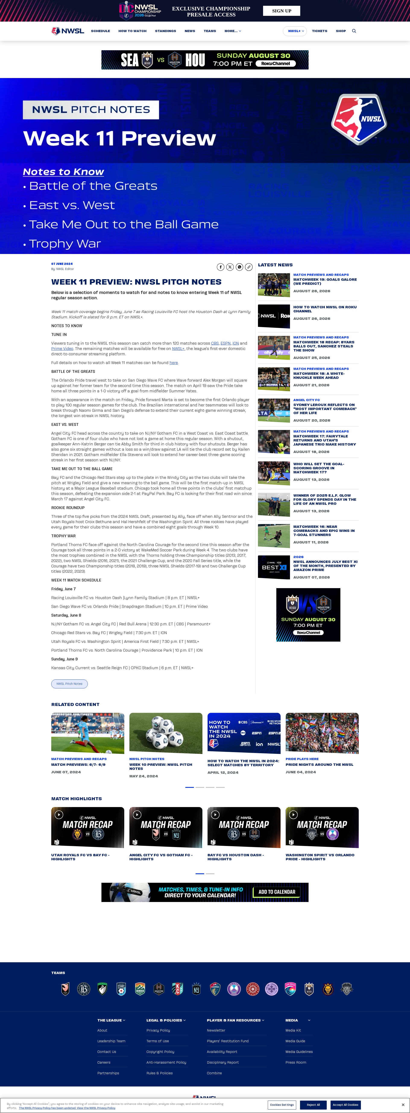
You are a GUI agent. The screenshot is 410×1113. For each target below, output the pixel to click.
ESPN (226, 343)
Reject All (313, 1105)
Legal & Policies (164, 1020)
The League (109, 1020)
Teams (210, 31)
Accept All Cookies (345, 1105)
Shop (341, 31)
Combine (214, 1073)
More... (231, 31)
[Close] (403, 1104)
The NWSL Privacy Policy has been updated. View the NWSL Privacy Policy (67, 1108)
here (174, 363)
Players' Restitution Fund (228, 1041)
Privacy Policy (158, 1030)
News (190, 31)
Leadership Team (111, 1041)
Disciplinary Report (223, 1062)
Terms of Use (157, 1041)
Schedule (100, 31)
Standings (165, 31)
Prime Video (62, 349)
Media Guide (295, 1041)
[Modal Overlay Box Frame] (205, 11)
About (102, 1030)
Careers (103, 1062)
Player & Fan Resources (234, 1020)
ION (236, 343)
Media (292, 1020)
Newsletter (216, 1030)
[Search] (354, 31)
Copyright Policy (160, 1052)
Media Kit (293, 1030)
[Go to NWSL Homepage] (67, 31)
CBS (215, 343)
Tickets (319, 31)
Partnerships (108, 1073)
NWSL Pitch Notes (69, 684)
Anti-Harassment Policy (166, 1062)
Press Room (296, 1062)
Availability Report (222, 1052)
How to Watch (132, 31)
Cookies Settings (282, 1105)
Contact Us (106, 1052)
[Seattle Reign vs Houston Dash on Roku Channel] (205, 59)
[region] (205, 1105)
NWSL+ (294, 31)
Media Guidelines (299, 1052)
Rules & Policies (159, 1073)
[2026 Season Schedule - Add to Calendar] (205, 892)
